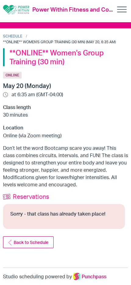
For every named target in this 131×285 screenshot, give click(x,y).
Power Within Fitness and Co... (72, 9)
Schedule (12, 36)
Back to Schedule (31, 242)
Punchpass (94, 276)
